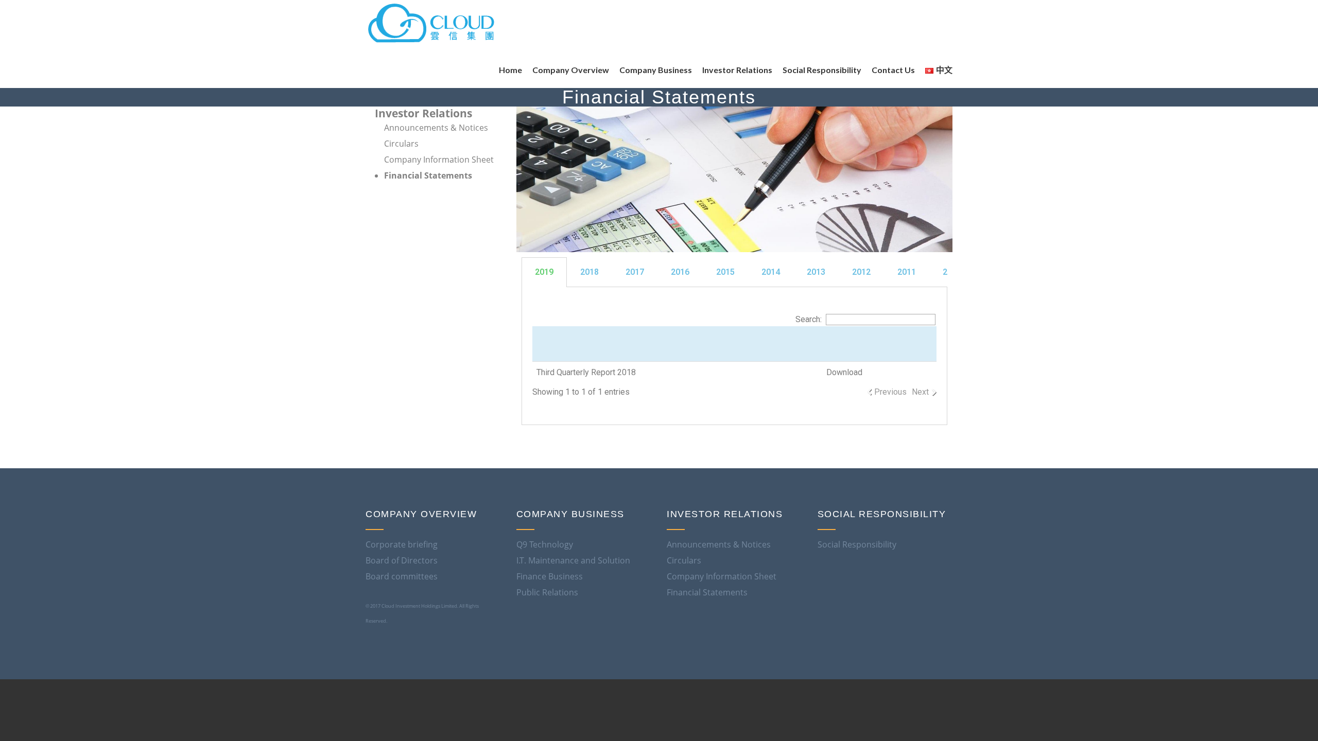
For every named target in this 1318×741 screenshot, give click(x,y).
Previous (890, 392)
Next (920, 392)
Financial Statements (428, 175)
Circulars (401, 143)
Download (844, 372)
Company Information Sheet (439, 159)
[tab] (735, 272)
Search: (808, 319)
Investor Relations (423, 113)
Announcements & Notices (436, 127)
